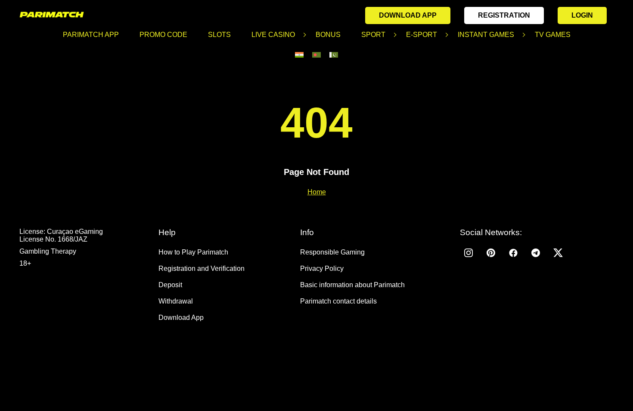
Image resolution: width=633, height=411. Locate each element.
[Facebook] (513, 252)
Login (582, 15)
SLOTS (219, 34)
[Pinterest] (491, 252)
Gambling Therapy (47, 251)
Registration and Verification (201, 268)
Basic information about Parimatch (352, 284)
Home (316, 192)
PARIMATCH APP (91, 34)
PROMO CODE (163, 34)
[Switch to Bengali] (316, 55)
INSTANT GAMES (486, 34)
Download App (408, 15)
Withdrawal (175, 301)
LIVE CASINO (273, 34)
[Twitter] (558, 252)
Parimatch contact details (338, 301)
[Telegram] (535, 252)
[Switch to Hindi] (299, 55)
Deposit (170, 284)
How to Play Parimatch (193, 252)
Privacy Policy (322, 268)
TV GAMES (553, 34)
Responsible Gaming (332, 252)
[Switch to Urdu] (333, 55)
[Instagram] (468, 252)
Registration (504, 15)
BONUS (328, 34)
